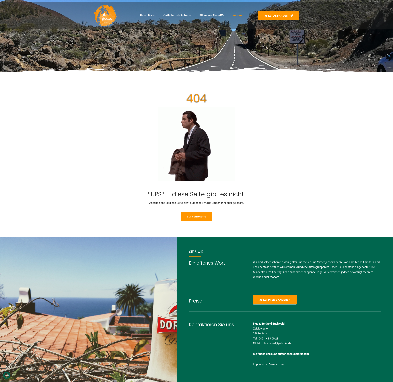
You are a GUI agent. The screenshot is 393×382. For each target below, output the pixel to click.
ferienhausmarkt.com (295, 353)
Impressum (260, 364)
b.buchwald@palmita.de (276, 343)
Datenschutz (276, 364)
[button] (7, 375)
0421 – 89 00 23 (268, 338)
